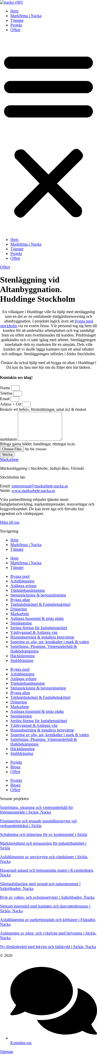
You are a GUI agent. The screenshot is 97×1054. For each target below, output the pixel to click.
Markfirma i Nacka (25, 16)
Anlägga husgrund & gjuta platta (37, 618)
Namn (5, 388)
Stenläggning (21, 623)
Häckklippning (22, 656)
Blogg (15, 767)
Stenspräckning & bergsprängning (38, 595)
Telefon (6, 393)
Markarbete (9, 459)
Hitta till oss (9, 522)
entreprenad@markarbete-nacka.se (40, 486)
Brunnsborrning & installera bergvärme (42, 637)
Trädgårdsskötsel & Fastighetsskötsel (40, 604)
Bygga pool (19, 576)
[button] (48, 134)
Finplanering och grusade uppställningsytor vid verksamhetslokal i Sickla (38, 823)
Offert (15, 30)
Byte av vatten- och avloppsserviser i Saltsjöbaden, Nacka (47, 897)
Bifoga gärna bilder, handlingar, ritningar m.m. (38, 444)
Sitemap (6, 1051)
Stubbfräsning (21, 660)
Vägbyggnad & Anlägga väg (33, 632)
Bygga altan (20, 600)
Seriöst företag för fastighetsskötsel (38, 628)
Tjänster (17, 20)
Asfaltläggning (22, 581)
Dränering (18, 609)
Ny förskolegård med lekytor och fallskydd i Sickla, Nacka (48, 946)
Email (5, 399)
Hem (14, 11)
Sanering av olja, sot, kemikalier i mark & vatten (49, 642)
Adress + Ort (11, 404)
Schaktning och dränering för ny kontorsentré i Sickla (43, 834)
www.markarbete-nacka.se (33, 490)
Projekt (16, 25)
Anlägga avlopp (23, 585)
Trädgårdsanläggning (27, 590)
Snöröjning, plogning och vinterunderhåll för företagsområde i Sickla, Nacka (36, 809)
